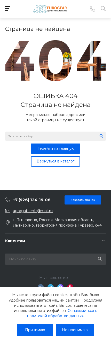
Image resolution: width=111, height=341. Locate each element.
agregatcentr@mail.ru (33, 210)
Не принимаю (75, 330)
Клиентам (15, 240)
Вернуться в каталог (55, 161)
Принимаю (35, 330)
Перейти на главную (55, 148)
